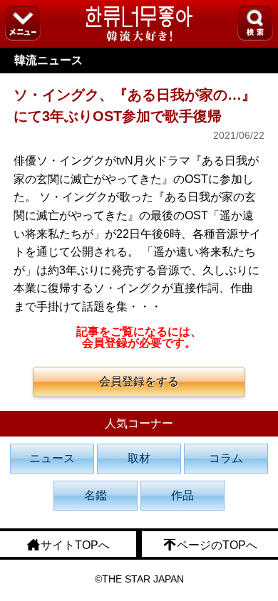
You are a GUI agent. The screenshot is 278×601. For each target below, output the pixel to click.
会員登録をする (139, 381)
